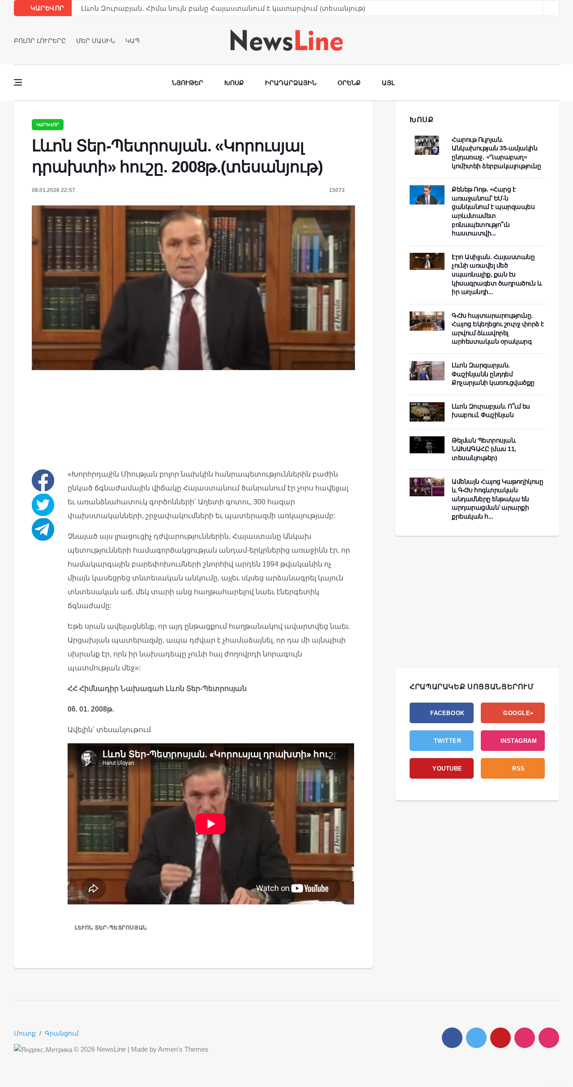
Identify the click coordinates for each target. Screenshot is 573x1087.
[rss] (549, 1037)
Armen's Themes (183, 1049)
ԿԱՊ (132, 40)
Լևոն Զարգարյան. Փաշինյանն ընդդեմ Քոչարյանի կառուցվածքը (493, 374)
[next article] (535, 8)
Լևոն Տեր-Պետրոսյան (111, 927)
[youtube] (556, 40)
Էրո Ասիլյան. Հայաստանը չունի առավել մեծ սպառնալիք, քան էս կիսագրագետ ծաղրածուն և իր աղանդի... (497, 274)
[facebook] (531, 40)
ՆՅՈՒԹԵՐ (187, 82)
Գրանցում (62, 1033)
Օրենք (349, 82)
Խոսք (234, 82)
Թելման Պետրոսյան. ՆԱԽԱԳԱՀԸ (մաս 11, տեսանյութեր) (484, 449)
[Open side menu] (18, 82)
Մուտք (25, 1033)
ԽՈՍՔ (422, 120)
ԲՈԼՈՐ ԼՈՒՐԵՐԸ (40, 40)
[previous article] (551, 8)
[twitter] (544, 40)
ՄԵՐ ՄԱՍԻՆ (95, 40)
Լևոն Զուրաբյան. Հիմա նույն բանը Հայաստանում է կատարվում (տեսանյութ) (223, 8)
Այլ (388, 82)
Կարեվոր (47, 124)
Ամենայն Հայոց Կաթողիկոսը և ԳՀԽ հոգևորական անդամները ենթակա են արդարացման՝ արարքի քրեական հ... (497, 499)
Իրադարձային (290, 82)
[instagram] (524, 1037)
